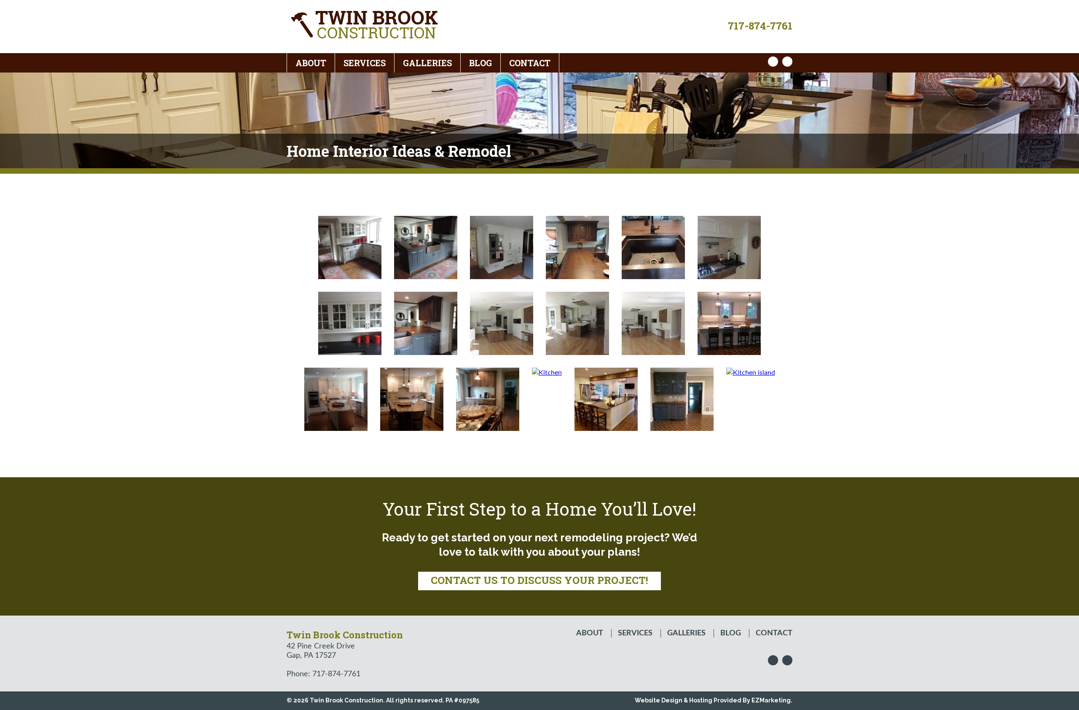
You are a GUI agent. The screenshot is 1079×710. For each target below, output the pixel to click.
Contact (529, 62)
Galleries (427, 62)
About (310, 62)
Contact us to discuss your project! (539, 580)
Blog (480, 62)
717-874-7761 (760, 25)
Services (365, 62)
